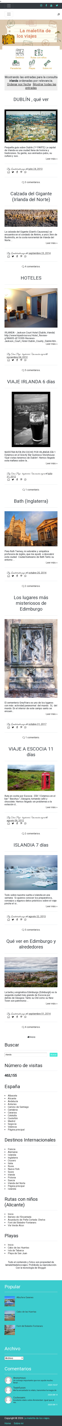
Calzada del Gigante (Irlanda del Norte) (31, 196)
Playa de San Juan (17, 1253)
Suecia (11, 1180)
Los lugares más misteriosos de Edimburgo (31, 603)
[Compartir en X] (13, 172)
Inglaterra (13, 1157)
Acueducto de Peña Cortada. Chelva (26, 1219)
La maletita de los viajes (34, 33)
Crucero (12, 1160)
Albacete (12, 1095)
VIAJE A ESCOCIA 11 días (31, 751)
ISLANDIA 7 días (31, 845)
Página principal (16, 1129)
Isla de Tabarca (16, 1250)
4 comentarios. (32, 266)
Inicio (32, 1037)
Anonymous (19, 1377)
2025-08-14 (52, 1395)
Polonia (12, 1177)
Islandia (12, 1154)
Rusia (11, 1166)
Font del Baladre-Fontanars (22, 1222)
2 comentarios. (32, 586)
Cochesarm (19, 1397)
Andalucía (13, 1101)
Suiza (11, 1171)
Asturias (12, 1104)
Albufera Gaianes (25, 1297)
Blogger (42, 1267)
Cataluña (12, 1115)
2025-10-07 (52, 1385)
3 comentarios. (32, 182)
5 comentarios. (32, 370)
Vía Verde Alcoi (16, 1225)
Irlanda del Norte (16, 1183)
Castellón (13, 1118)
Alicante (12, 1098)
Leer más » (51, 158)
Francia (11, 1149)
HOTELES (31, 278)
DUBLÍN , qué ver (31, 99)
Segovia (12, 1124)
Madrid (11, 1121)
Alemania (12, 1152)
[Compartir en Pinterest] (21, 172)
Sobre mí (18, 1423)
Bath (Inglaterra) (31, 501)
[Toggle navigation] (9, 6)
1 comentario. (32, 489)
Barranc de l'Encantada (19, 1217)
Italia (10, 1163)
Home (8, 1423)
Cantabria (13, 1109)
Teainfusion (19, 1387)
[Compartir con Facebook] (17, 172)
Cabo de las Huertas (18, 1247)
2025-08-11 (52, 1404)
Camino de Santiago (18, 1107)
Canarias (12, 1112)
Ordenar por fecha (19, 84)
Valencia (12, 1126)
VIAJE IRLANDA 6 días (31, 381)
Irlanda (11, 1174)
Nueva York (14, 1169)
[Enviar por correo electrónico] (9, 172)
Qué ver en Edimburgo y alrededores (31, 944)
